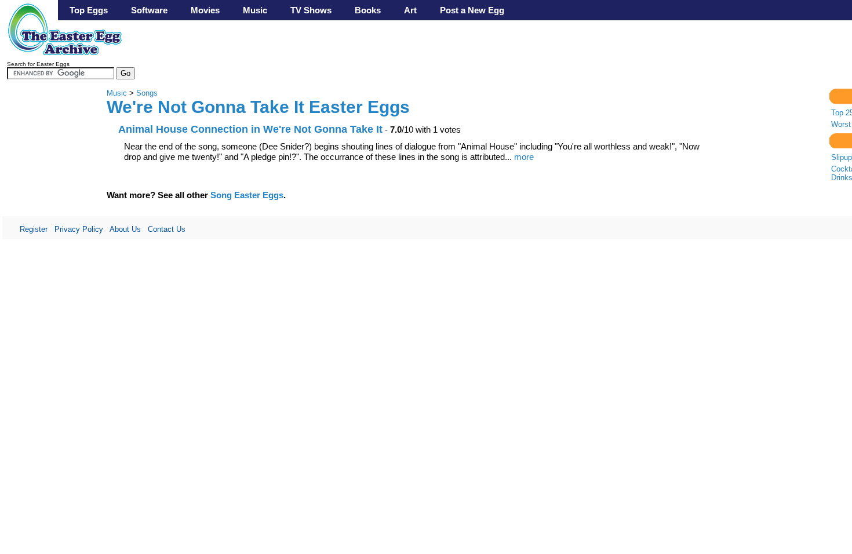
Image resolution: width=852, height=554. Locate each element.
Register (34, 229)
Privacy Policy (78, 229)
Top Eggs (89, 10)
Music (255, 10)
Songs (147, 93)
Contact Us (166, 229)
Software (149, 10)
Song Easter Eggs (246, 195)
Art (410, 10)
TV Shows (311, 10)
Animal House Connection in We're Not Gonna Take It (250, 129)
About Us (125, 229)
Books (368, 10)
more (524, 157)
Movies (205, 10)
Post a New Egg (472, 10)
